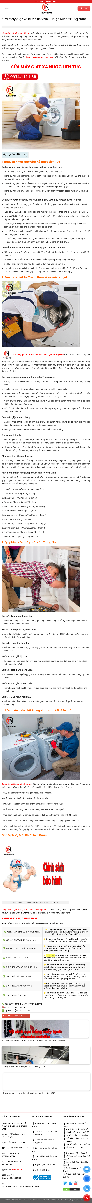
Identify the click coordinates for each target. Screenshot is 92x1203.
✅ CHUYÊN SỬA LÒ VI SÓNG (15, 995)
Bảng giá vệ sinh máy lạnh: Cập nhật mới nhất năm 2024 (29, 1093)
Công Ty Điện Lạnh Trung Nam (39, 57)
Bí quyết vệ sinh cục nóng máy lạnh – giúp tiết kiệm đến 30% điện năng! (34, 1040)
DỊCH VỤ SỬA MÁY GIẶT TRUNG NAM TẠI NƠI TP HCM (38, 923)
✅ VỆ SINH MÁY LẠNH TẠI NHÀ (15, 958)
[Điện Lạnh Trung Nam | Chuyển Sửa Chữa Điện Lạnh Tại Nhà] (46, 8)
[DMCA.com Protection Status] (71, 1189)
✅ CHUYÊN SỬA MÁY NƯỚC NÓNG (17, 986)
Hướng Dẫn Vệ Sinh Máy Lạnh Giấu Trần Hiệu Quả (23, 1067)
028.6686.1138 (14, 1178)
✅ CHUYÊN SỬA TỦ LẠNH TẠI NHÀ (17, 976)
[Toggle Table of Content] (23, 155)
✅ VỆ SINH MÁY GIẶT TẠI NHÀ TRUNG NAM (22, 932)
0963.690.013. (18, 1170)
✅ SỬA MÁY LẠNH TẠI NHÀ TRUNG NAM (19, 948)
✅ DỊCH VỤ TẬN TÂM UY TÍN (16, 1010)
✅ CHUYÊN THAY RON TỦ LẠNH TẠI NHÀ (20, 967)
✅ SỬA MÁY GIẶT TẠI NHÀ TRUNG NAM (19, 940)
